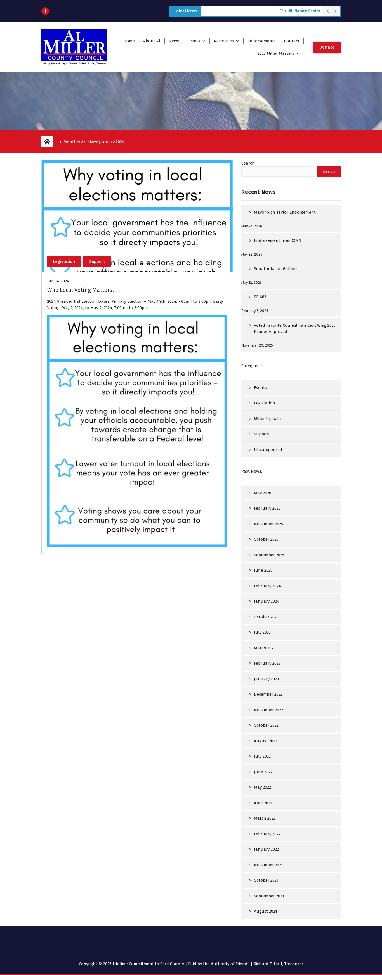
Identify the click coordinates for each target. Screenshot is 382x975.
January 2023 (266, 678)
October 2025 (266, 539)
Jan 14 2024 (58, 280)
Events (193, 41)
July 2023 (262, 632)
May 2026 (262, 492)
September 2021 (269, 895)
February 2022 (267, 833)
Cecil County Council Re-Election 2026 (285, 11)
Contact (292, 41)
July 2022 (262, 756)
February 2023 (267, 663)
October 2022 (266, 725)
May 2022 (262, 787)
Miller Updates (268, 418)
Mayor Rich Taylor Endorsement (285, 212)
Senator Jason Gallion (275, 268)
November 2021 (268, 864)
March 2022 (264, 818)
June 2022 (263, 771)
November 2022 (268, 709)
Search (248, 163)
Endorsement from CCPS (277, 240)
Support (97, 261)
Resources (224, 41)
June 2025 (263, 570)
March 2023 (264, 647)
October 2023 (266, 616)
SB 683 (260, 296)
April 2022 (263, 802)
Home (129, 41)
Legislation (64, 261)
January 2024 (266, 601)
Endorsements (261, 41)
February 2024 (267, 585)
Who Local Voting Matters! (80, 290)
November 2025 (268, 523)
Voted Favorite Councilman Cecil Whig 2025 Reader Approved (295, 328)
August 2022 (265, 740)
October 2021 (266, 880)
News (174, 41)
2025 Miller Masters (276, 53)
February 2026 (267, 508)
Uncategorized (268, 449)
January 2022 (266, 849)
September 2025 (269, 554)
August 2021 (265, 911)
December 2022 (268, 694)
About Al (151, 41)
